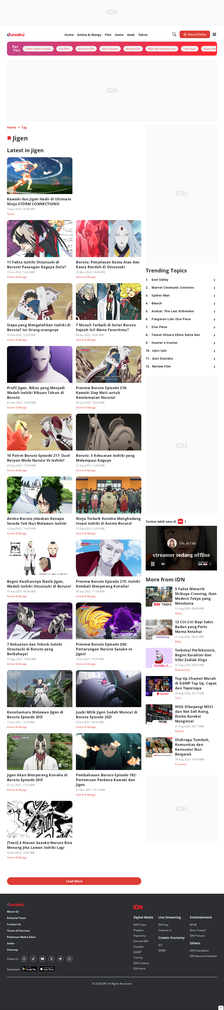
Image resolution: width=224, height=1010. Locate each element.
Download (13, 969)
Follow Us (13, 959)
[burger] (214, 34)
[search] (174, 34)
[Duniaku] (15, 34)
